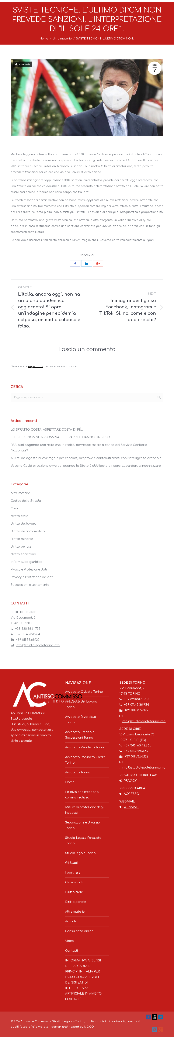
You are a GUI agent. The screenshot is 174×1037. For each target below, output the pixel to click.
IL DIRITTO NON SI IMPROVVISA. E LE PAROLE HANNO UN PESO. (61, 437)
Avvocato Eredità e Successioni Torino (79, 735)
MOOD (89, 1026)
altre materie (62, 38)
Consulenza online (79, 931)
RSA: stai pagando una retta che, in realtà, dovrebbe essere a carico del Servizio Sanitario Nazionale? (79, 447)
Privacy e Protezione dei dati (32, 577)
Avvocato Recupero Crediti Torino (85, 760)
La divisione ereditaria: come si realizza (82, 794)
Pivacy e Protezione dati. (29, 569)
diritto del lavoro (23, 523)
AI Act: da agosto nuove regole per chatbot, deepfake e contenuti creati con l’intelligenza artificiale (86, 458)
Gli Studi (71, 862)
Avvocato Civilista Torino (84, 691)
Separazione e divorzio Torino (82, 825)
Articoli (70, 921)
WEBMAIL (131, 807)
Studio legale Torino (80, 853)
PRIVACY (130, 780)
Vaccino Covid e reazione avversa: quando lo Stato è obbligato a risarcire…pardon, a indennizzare (86, 465)
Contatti (71, 950)
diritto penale (21, 546)
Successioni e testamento (30, 584)
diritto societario (23, 554)
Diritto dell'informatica (28, 531)
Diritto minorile (22, 539)
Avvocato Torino (77, 772)
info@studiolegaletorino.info (38, 645)
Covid (15, 508)
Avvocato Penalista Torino (85, 747)
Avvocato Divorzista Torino (80, 719)
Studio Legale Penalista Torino (83, 840)
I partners (72, 872)
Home (44, 38)
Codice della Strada (26, 500)
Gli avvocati (74, 882)
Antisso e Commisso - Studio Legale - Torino (52, 1021)
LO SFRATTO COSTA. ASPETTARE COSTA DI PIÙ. (47, 429)
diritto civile (19, 516)
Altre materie (74, 911)
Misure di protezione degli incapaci (84, 810)
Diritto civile (74, 892)
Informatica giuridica (26, 561)
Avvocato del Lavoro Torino (81, 704)
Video (69, 941)
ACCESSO (131, 793)
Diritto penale (75, 902)
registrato (35, 366)
